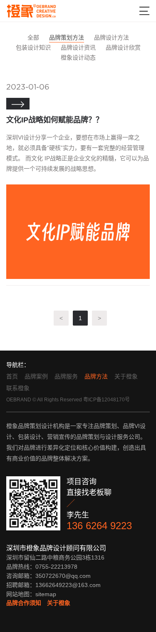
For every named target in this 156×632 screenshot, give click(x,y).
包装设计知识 (33, 47)
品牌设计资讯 (78, 47)
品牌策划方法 (66, 37)
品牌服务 (66, 376)
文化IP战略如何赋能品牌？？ (54, 120)
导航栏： (18, 364)
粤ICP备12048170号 (106, 400)
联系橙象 (18, 388)
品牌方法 (96, 376)
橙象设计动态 (78, 57)
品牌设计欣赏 (123, 47)
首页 (12, 376)
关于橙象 (126, 376)
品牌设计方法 (111, 37)
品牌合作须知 (23, 603)
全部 (33, 37)
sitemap (45, 594)
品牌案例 (36, 376)
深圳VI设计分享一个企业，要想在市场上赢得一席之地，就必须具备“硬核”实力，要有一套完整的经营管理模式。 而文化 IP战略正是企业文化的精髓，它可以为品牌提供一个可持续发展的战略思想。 (77, 153)
